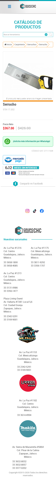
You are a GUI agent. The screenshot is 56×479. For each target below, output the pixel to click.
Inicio (9, 44)
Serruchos (31, 44)
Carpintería (20, 44)
